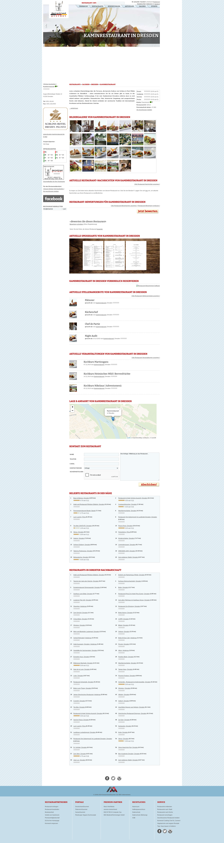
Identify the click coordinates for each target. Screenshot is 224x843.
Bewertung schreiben (76, 224)
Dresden (109, 303)
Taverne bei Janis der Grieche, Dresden (86, 581)
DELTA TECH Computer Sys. (113, 812)
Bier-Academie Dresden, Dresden (129, 754)
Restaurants (98, 6)
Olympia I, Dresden (124, 688)
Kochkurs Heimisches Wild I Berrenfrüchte (107, 373)
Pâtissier (89, 300)
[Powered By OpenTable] (148, 286)
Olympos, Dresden (79, 625)
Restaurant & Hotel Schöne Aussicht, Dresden (132, 498)
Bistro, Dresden (123, 587)
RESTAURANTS (74, 84)
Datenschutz (136, 812)
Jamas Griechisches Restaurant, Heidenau (87, 694)
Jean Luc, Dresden (79, 760)
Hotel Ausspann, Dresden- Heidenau (85, 644)
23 (108, 45)
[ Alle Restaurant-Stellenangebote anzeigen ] (145, 296)
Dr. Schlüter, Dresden (80, 747)
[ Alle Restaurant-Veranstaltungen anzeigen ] (146, 357)
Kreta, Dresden (123, 732)
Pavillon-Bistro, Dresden (126, 657)
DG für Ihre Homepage (52, 820)
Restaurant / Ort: (89, 3)
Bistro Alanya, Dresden (125, 612)
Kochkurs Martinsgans (96, 361)
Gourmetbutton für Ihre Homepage (54, 181)
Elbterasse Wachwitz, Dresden (83, 663)
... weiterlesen (73, 108)
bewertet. (100, 229)
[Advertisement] (101, 64)
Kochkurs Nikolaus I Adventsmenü (102, 385)
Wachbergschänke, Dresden (127, 511)
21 (105, 45)
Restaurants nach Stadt (164, 809)
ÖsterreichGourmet (81, 809)
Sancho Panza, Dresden (81, 720)
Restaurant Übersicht (82, 6)
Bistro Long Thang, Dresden (82, 688)
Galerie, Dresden (78, 538)
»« (88, 221)
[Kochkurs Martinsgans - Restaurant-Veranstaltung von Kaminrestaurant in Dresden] (73, 367)
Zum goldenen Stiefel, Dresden (128, 557)
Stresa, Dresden (78, 532)
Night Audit (91, 335)
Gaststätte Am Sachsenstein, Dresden (85, 650)
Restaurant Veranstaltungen (154, 6)
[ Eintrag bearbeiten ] (49, 84)
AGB (133, 818)
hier (146, 190)
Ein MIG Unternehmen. (123, 795)
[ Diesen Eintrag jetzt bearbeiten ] (53, 189)
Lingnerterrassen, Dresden (126, 544)
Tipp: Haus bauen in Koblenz (166, 826)
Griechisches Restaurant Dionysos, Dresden (132, 713)
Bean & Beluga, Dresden (81, 498)
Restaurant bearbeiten (52, 809)
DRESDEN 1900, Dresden (126, 551)
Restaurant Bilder (142, 6)
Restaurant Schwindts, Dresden (83, 682)
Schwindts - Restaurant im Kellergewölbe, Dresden (134, 682)
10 (84, 45)
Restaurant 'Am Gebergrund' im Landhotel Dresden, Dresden (137, 517)
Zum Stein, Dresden (79, 754)
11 (86, 45)
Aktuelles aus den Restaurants (129, 6)
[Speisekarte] (93, 270)
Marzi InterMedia (109, 806)
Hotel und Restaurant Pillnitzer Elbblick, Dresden (88, 504)
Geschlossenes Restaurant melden (168, 818)
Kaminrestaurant (101, 303)
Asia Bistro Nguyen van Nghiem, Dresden (131, 707)
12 (88, 45)
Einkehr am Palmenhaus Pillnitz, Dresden (131, 575)
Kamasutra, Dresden (124, 726)
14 (92, 45)
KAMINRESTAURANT (108, 84)
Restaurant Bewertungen (114, 6)
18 (99, 45)
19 (101, 45)
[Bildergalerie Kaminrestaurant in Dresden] (76, 131)
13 (90, 45)
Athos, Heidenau (123, 650)
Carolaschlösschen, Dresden (127, 504)
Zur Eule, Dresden (124, 720)
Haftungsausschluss (138, 809)
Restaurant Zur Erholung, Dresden (129, 606)
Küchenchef (91, 312)
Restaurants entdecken (164, 806)
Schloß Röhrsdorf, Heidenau (82, 638)
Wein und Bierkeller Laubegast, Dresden (86, 631)
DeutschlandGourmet (82, 806)
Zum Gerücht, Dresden (80, 612)
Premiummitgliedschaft (52, 818)
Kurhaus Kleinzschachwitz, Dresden (129, 581)
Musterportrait (49, 812)
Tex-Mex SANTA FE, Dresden (82, 526)
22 (107, 45)
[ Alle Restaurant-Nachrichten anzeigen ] (147, 184)
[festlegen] (156, 2)
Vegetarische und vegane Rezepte (168, 823)
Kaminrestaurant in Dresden (59, 9)
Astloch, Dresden (123, 701)
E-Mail (45, 137)
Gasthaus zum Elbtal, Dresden (83, 594)
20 (103, 45)
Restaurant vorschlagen (164, 815)
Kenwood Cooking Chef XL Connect (168, 820)
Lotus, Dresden (78, 676)
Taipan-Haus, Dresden (125, 669)
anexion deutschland (110, 809)
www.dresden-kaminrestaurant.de (54, 134)
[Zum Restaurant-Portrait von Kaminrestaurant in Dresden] (73, 306)
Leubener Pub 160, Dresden (82, 600)
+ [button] (72, 406)
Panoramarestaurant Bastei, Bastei (84, 511)
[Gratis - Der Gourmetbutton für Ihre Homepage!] (53, 179)
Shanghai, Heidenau (80, 606)
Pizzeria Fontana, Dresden (126, 676)
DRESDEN (94, 84)
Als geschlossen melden (51, 191)
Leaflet (129, 437)
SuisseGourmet (80, 812)
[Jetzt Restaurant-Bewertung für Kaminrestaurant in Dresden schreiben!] (147, 214)
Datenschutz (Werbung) (139, 815)
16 (95, 45)
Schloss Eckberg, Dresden (81, 544)
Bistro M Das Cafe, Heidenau (127, 638)
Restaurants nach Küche (165, 812)
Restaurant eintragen (51, 806)
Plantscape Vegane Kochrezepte (85, 815)
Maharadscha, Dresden (80, 557)
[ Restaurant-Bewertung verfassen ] (149, 206)
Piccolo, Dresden (123, 644)
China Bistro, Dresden (80, 619)
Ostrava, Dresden (123, 631)
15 (93, 45)
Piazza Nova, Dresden (125, 526)
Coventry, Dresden (79, 701)
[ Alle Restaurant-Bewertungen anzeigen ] (124, 206)
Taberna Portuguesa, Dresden (83, 551)
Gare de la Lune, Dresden (81, 669)
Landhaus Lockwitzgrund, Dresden (84, 732)
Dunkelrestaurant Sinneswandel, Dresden (86, 587)
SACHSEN (85, 84)
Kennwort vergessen (51, 823)
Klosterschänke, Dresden (126, 538)
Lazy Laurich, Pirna (79, 517)
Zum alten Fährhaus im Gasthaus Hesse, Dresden (134, 600)
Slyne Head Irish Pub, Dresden (128, 747)
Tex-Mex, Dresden (79, 707)
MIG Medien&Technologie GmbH (114, 815)
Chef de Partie (92, 323)
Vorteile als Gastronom (52, 815)
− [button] (72, 410)
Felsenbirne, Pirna (124, 532)
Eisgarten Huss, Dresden (81, 657)
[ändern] (157, 4)
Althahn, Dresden (123, 694)
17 (97, 45)
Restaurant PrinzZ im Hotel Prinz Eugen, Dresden (134, 594)
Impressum (135, 806)
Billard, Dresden (123, 625)
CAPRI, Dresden (123, 619)
